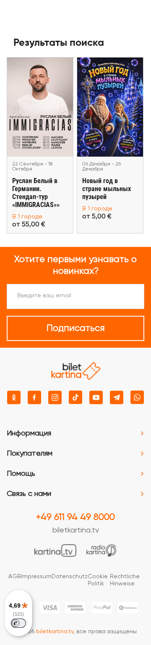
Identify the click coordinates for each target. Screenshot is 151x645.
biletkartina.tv (75, 530)
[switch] (18, 623)
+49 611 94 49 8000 (75, 517)
